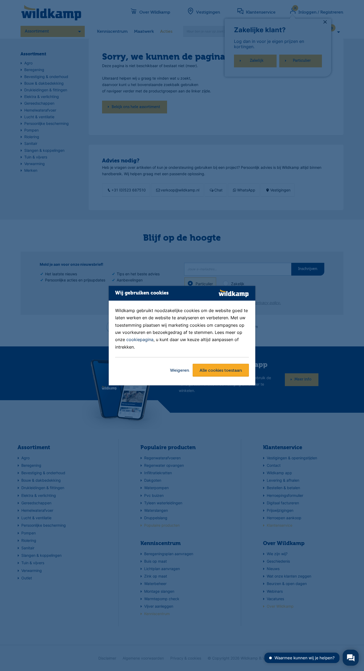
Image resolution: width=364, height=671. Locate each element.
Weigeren (179, 371)
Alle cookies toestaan (221, 371)
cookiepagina (139, 339)
